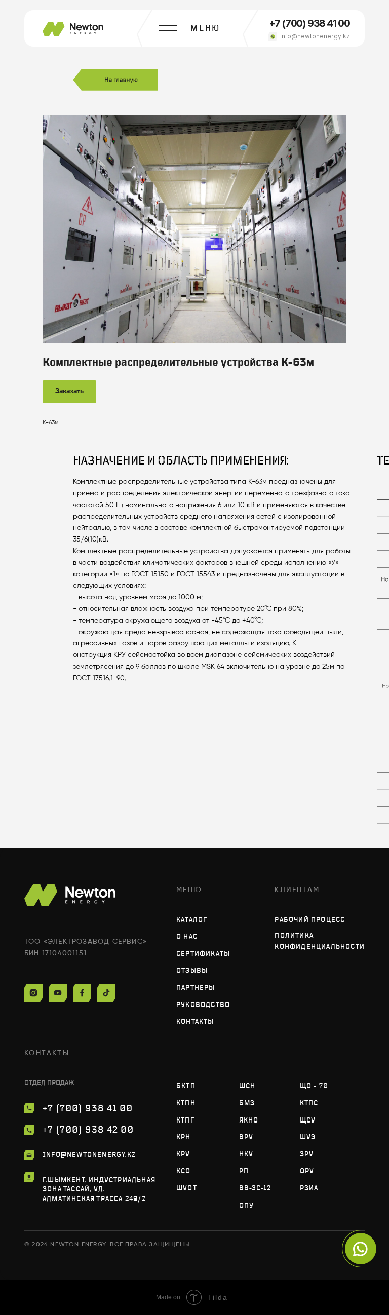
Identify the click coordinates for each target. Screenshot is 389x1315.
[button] (205, 28)
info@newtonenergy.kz (315, 36)
